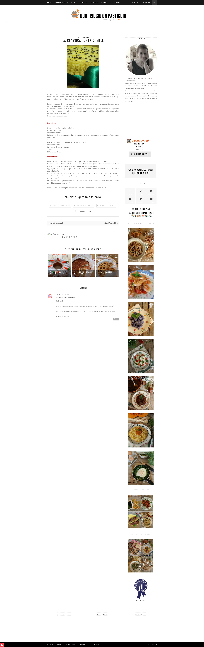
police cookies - (91, 644)
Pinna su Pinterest (107, 205)
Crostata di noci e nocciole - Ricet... (105, 273)
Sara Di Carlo (63, 295)
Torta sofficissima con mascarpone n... (59, 273)
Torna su (151, 644)
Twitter (140, 194)
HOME (49, 2)
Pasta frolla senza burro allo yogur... (81, 273)
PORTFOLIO (95, 2)
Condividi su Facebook (61, 205)
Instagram (151, 194)
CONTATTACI (117, 2)
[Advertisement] (138, 121)
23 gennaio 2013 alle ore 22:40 (66, 297)
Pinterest (130, 202)
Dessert (83, 211)
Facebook (130, 194)
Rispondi (116, 319)
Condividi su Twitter (85, 205)
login (97, 644)
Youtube (151, 202)
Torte (89, 211)
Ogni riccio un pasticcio (60, 644)
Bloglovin (140, 202)
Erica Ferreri (67, 234)
